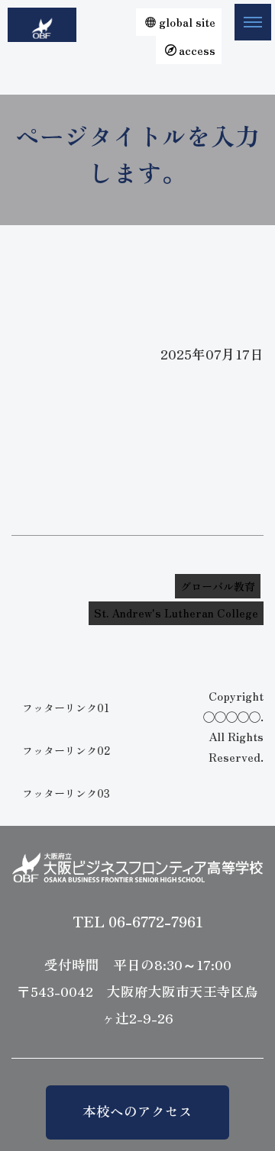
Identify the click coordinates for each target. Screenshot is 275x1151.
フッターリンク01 (65, 707)
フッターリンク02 (66, 750)
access (197, 50)
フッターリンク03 (66, 793)
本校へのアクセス (137, 1110)
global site (187, 22)
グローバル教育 (217, 586)
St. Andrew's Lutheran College (176, 613)
